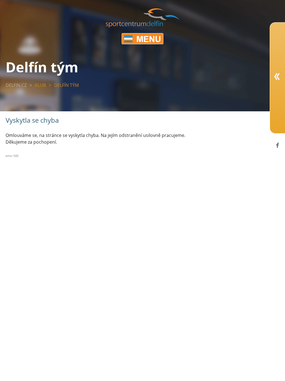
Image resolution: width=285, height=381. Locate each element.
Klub (40, 85)
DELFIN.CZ (16, 85)
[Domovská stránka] (143, 26)
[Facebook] (277, 145)
